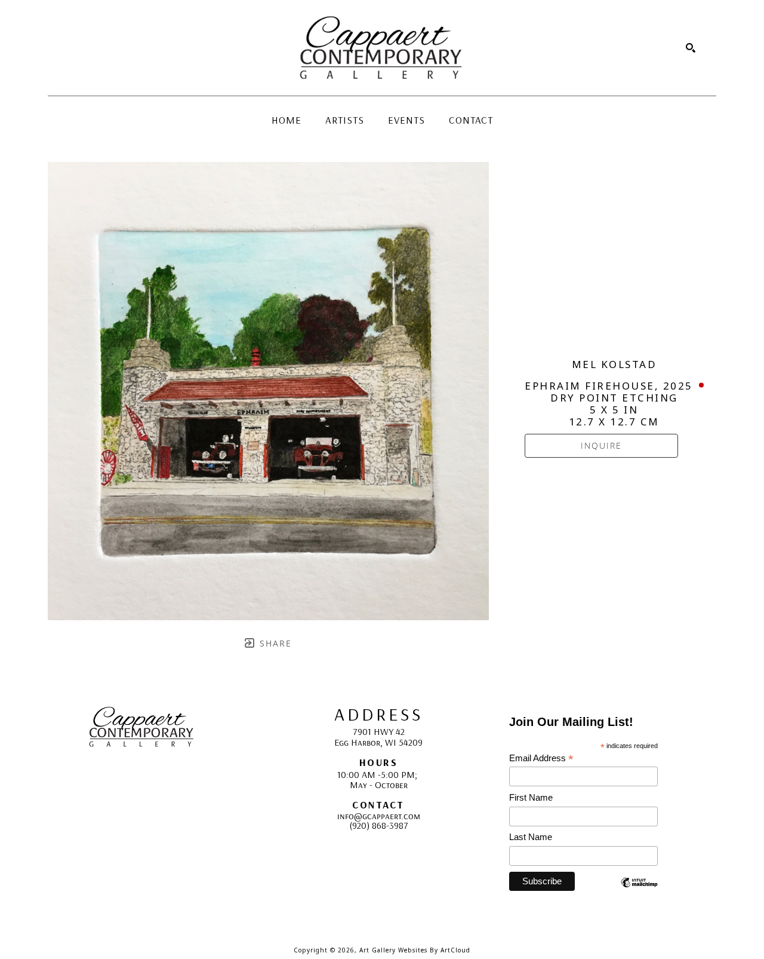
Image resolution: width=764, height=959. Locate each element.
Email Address (541, 758)
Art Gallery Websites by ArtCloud (414, 950)
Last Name (530, 837)
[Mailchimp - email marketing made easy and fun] (639, 891)
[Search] (690, 48)
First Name (531, 797)
